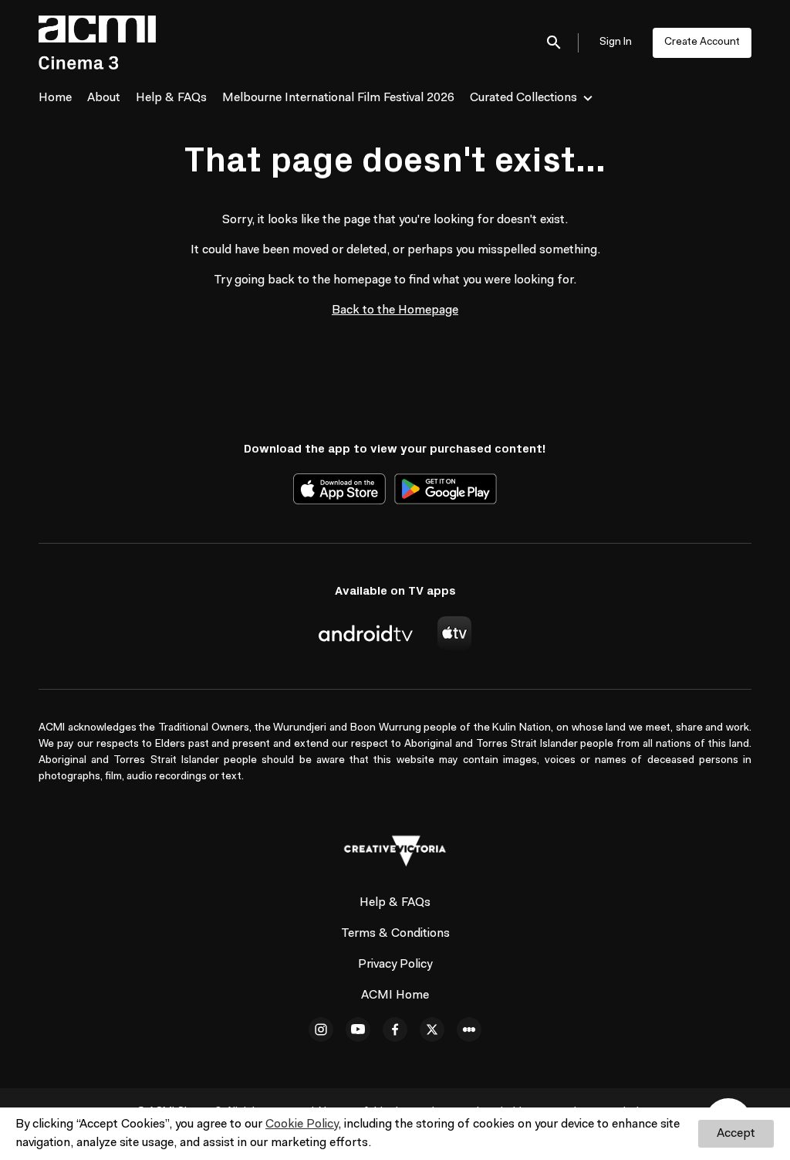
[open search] (555, 42)
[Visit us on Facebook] (395, 1029)
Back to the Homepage (395, 310)
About (103, 98)
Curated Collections (523, 98)
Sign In (615, 42)
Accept (736, 1134)
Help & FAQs (171, 98)
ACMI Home (395, 995)
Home (55, 98)
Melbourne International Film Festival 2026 (338, 98)
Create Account (702, 42)
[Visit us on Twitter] (432, 1029)
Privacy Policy (395, 964)
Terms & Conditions (395, 934)
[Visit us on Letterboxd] (469, 1029)
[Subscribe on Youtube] (358, 1029)
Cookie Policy (301, 1124)
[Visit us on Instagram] (321, 1029)
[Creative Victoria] (395, 851)
